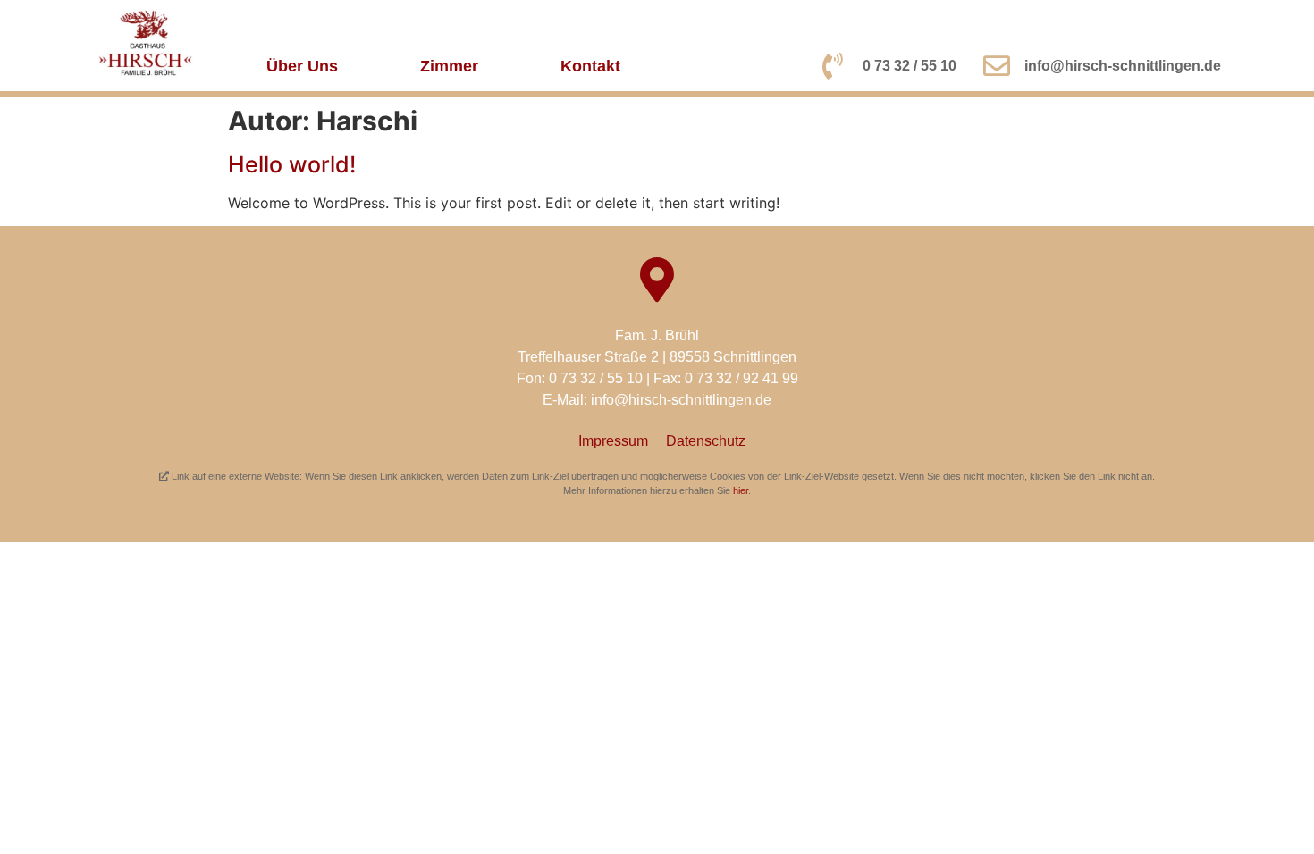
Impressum (613, 440)
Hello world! (292, 164)
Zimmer (449, 66)
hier (740, 490)
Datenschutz (705, 440)
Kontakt (590, 66)
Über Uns (302, 66)
